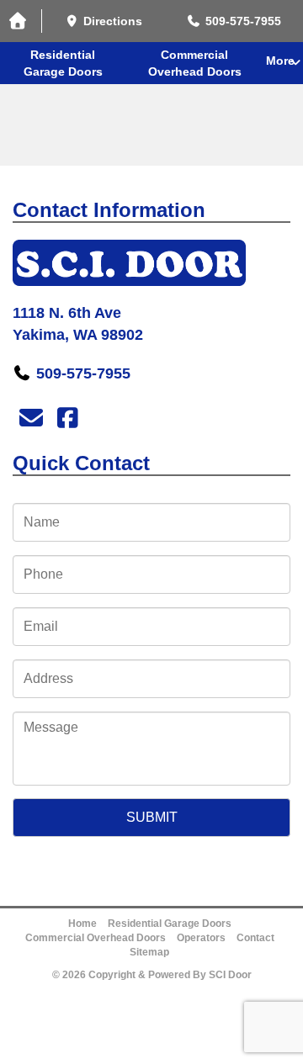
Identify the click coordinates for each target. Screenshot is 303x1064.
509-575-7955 (83, 373)
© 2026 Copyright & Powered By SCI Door (152, 975)
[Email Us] (30, 418)
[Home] (21, 21)
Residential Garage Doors (63, 63)
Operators (201, 938)
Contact (255, 938)
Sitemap (149, 952)
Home (82, 923)
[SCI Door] (151, 263)
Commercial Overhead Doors (195, 63)
